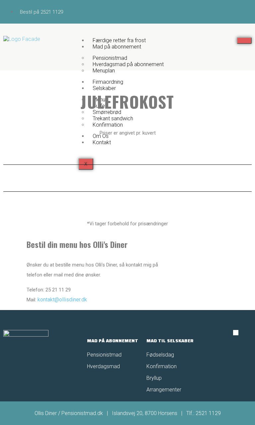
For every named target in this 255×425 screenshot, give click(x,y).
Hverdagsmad (103, 366)
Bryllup (154, 378)
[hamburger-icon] (244, 40)
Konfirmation (161, 366)
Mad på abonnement (117, 47)
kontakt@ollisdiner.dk (62, 299)
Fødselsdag (160, 355)
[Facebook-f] (235, 332)
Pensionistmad (105, 355)
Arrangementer (163, 389)
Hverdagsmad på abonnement (128, 64)
